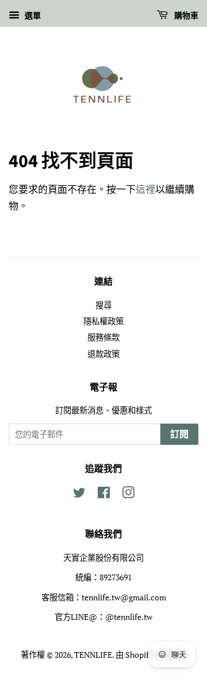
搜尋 (103, 305)
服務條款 (103, 337)
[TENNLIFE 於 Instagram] (128, 494)
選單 (31, 15)
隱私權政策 (103, 321)
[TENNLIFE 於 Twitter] (79, 494)
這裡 (145, 189)
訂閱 (179, 434)
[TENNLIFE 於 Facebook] (103, 494)
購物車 (185, 16)
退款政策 (103, 353)
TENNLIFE (93, 654)
